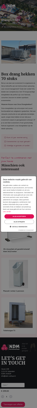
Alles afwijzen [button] (19, 222)
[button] (18, 226)
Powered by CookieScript (26, 230)
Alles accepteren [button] (19, 216)
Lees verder (7, 212)
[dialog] (18, 204)
